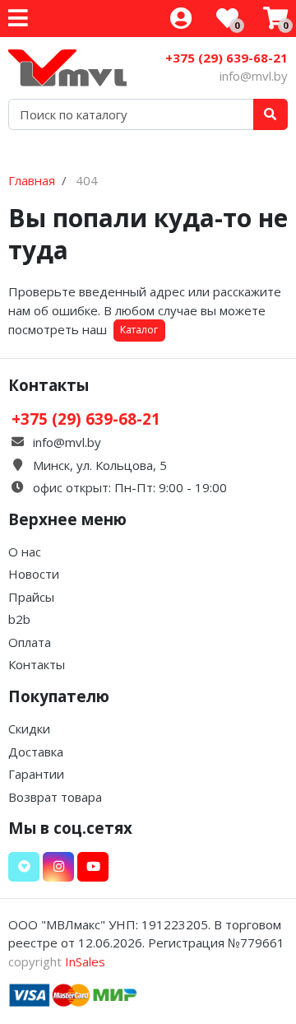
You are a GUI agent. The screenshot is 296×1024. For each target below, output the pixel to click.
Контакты (36, 664)
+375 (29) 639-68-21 (226, 57)
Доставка (35, 751)
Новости (33, 574)
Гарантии (36, 774)
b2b (19, 619)
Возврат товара (55, 797)
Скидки (29, 728)
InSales (85, 961)
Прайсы (31, 597)
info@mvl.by (254, 75)
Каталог (139, 330)
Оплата (29, 642)
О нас (24, 551)
